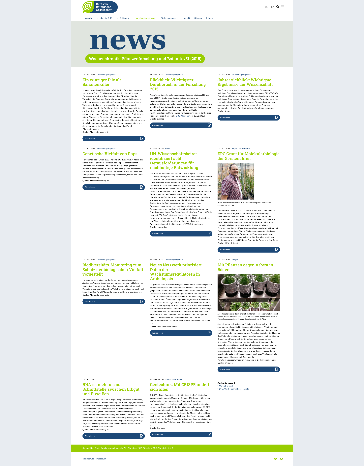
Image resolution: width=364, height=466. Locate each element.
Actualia (88, 18)
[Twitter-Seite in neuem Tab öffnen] (275, 459)
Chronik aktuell (226, 386)
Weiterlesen (90, 138)
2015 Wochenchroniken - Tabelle (234, 389)
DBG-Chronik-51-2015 (163, 448)
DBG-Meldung (182, 116)
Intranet (209, 18)
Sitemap (198, 18)
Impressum (101, 459)
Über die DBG (106, 18)
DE (266, 7)
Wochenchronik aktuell (146, 18)
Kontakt (186, 18)
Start (97, 448)
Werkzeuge (177, 379)
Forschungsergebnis (106, 74)
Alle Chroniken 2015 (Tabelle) (137, 448)
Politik (167, 148)
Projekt (235, 260)
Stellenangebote (168, 18)
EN (273, 7)
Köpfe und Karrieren (241, 148)
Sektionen (124, 18)
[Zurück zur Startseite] (99, 7)
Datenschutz (88, 459)
